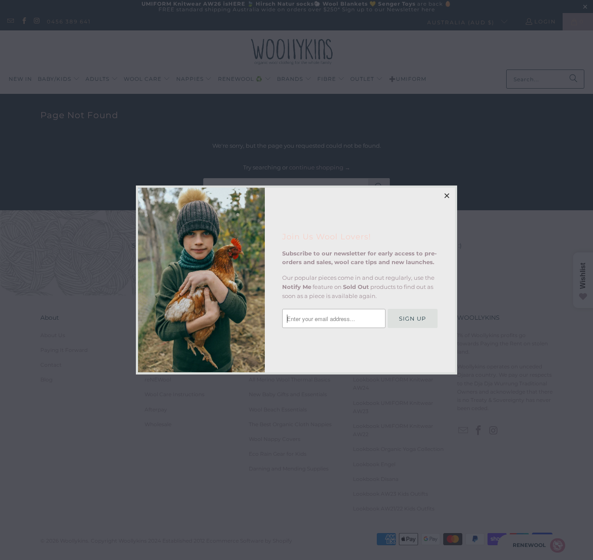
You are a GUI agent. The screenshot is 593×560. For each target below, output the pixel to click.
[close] (447, 195)
